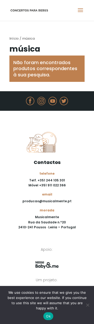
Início (14, 38)
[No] (87, 305)
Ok (48, 316)
